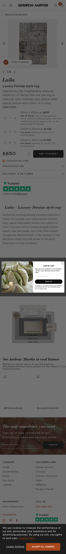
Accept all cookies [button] (43, 547)
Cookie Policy (27, 538)
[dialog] (33, 539)
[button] (15, 547)
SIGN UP (48, 281)
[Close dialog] (63, 262)
